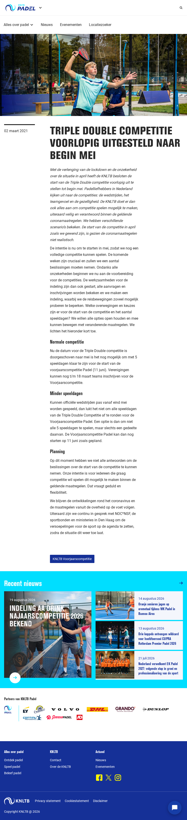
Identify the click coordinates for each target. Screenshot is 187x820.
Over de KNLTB (60, 767)
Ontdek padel (13, 760)
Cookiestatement (77, 801)
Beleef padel (12, 773)
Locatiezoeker (100, 25)
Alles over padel (16, 25)
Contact (55, 760)
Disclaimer (100, 801)
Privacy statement (48, 801)
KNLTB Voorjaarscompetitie (72, 559)
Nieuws (47, 25)
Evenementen (71, 25)
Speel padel (12, 767)
